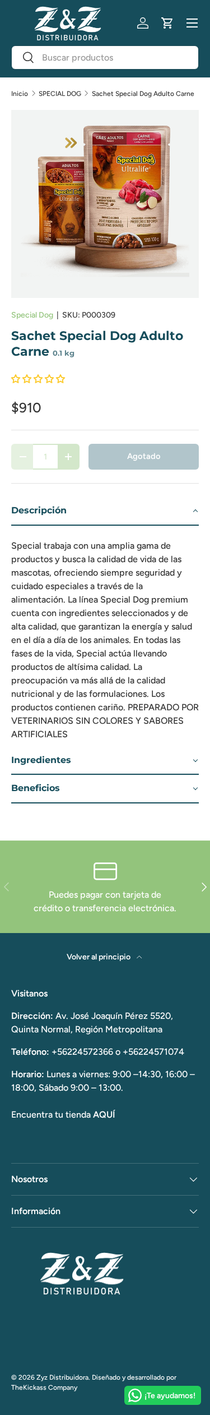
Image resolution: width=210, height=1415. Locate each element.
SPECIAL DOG (60, 93)
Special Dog (32, 315)
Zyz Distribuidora (62, 1377)
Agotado (144, 456)
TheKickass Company (44, 1387)
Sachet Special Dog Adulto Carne (143, 93)
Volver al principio (99, 957)
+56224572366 (82, 1051)
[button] (167, 23)
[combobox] (105, 57)
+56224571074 (153, 1051)
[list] (105, 204)
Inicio (19, 93)
